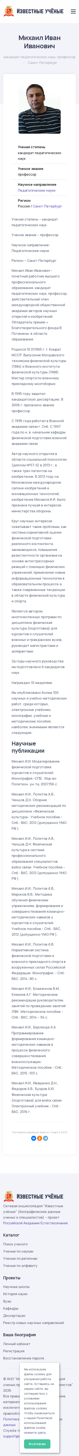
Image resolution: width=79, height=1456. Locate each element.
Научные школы (16, 1286)
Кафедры (10, 1308)
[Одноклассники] (39, 1138)
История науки (15, 1294)
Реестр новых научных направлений (33, 1322)
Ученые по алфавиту (20, 1265)
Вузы (7, 1301)
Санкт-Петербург (47, 206)
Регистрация (13, 1351)
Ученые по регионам (20, 1258)
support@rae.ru (15, 1436)
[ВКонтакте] (33, 1138)
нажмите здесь (35, 1432)
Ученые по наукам (18, 1251)
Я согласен (37, 1444)
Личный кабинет (16, 1344)
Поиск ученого (15, 1244)
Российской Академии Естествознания (35, 1223)
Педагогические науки (36, 190)
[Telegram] (45, 1138)
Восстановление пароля (23, 1358)
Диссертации (14, 1315)
